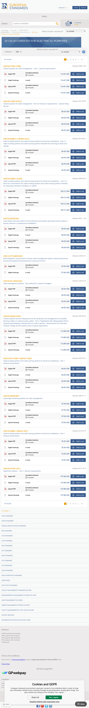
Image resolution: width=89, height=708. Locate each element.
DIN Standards (7, 546)
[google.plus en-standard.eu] (42, 707)
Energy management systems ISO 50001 (16, 605)
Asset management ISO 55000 (12, 600)
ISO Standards (7, 565)
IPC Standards (7, 560)
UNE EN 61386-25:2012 (36, 103)
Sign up (83, 7)
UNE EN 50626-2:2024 (36, 321)
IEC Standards (7, 551)
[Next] (79, 59)
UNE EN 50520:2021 (35, 220)
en (66, 7)
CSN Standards (7, 536)
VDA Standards (15, 640)
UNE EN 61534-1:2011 (22, 469)
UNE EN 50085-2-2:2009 (35, 182)
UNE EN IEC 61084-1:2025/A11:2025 (34, 360)
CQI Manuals (5, 642)
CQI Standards (7, 541)
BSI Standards (7, 531)
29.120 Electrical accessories (20, 32)
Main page (5, 30)
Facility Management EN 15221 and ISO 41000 (18, 610)
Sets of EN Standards (9, 585)
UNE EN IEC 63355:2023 (27, 282)
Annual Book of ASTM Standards (14, 526)
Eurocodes (6, 580)
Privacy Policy (6, 664)
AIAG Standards (7, 516)
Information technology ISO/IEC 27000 (16, 620)
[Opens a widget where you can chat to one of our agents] (81, 704)
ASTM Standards (8, 521)
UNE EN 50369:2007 (23, 397)
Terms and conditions (18, 659)
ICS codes (13, 30)
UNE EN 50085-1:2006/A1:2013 (34, 433)
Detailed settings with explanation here (44, 702)
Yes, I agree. (54, 697)
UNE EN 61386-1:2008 (29, 67)
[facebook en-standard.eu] (38, 707)
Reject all (35, 697)
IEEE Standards (7, 555)
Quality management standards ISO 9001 (17, 590)
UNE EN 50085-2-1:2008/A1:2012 (35, 142)
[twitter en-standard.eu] (46, 707)
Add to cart (80, 74)
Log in (76, 7)
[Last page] (83, 59)
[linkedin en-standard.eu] (50, 707)
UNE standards (7, 570)
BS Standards (16, 633)
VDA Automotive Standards (12, 575)
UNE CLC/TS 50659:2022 (35, 258)
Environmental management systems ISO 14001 (19, 595)
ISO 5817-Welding (8, 615)
